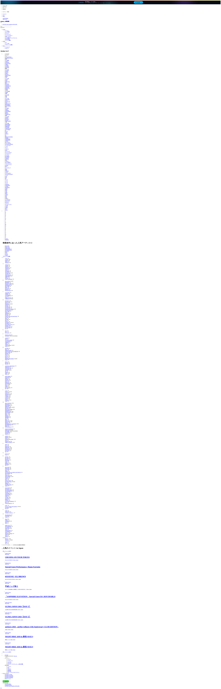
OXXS (6, 438)
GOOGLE (23, 544)
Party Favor (7, 450)
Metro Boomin (7, 412)
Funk (6, 176)
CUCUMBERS (8, 295)
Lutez (6, 390)
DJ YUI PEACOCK (9, 324)
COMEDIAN (7, 138)
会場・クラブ (8, 36)
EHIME (6, 117)
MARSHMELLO (8, 426)
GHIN (6, 343)
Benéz (6, 287)
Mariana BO (7, 404)
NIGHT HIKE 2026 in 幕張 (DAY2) (19, 647)
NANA (6, 434)
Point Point (7, 446)
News (4, 45)
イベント (4, 13)
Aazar (6, 269)
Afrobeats (7, 170)
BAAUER (7, 288)
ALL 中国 (7, 123)
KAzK (6, 385)
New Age (7, 202)
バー (4, 15)
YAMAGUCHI (8, 128)
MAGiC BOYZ (8, 403)
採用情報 (9, 671)
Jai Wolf (6, 370)
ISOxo (6, 361)
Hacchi (6, 354)
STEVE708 (7, 469)
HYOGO (7, 74)
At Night (6, 265)
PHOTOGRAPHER (9, 136)
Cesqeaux (7, 294)
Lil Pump (6, 400)
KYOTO (6, 72)
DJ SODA (7, 323)
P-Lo (6, 445)
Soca (6, 168)
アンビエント (8, 153)
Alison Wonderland (8, 279)
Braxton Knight (8, 290)
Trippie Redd (7, 487)
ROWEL (6, 456)
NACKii (6, 433)
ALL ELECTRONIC (9, 144)
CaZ (6, 296)
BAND (6, 131)
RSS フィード (8, 678)
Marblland (7, 416)
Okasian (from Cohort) (9, 439)
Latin (6, 191)
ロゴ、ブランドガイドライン (13, 672)
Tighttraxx (7, 495)
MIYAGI (6, 113)
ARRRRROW (7, 276)
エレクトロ (7, 151)
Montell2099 (7, 410)
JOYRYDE (7, 369)
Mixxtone (7, 408)
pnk (5, 451)
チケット (7, 33)
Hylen (6, 359)
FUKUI (6, 89)
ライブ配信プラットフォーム (11, 37)
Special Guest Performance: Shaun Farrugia (22, 567)
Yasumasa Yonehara (8, 533)
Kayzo (6, 381)
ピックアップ (8, 34)
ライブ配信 (7, 31)
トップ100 (7, 43)
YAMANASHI (8, 85)
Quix (6, 454)
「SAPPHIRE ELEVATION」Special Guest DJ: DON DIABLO (30, 596)
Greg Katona (7, 341)
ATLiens (6, 278)
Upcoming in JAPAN (9, 58)
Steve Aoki (7, 467)
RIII (6, 465)
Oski (6, 440)
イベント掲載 (8, 40)
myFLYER (5, 18)
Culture (6, 206)
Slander (6, 471)
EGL (6, 331)
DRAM (6, 314)
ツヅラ (6, 541)
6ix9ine (6, 260)
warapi (6, 517)
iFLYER (6, 655)
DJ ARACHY (7, 307)
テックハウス (8, 145)
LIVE (6, 132)
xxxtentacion (7, 521)
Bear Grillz (7, 286)
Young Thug (7, 528)
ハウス (6, 146)
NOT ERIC (7, 431)
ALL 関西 (7, 69)
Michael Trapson (8, 407)
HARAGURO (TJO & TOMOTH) (11, 351)
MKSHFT (7, 417)
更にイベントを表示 (7, 551)
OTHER (6, 141)
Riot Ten (6, 458)
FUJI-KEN (7, 335)
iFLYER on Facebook (9, 675)
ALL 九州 (7, 98)
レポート (7, 48)
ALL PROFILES (8, 57)
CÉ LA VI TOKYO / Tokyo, (11, 560)
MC (6, 135)
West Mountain (8, 514)
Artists (4, 41)
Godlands (7, 342)
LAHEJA (7, 396)
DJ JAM (6, 315)
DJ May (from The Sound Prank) (11, 316)
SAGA (6, 100)
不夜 (6, 542)
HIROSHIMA (7, 124)
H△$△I (6, 355)
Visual (6, 188)
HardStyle (7, 159)
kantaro (6, 378)
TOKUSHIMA (8, 121)
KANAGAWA (8, 63)
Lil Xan (6, 398)
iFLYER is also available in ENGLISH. (10, 24)
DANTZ (6, 321)
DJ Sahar (6, 319)
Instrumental (7, 187)
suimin (6, 485)
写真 (4, 16)
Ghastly (6, 344)
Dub (6, 166)
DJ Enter (6, 306)
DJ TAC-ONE (7, 301)
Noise (6, 190)
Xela (6, 519)
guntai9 (6, 338)
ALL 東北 (7, 108)
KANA (6, 238)
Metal (6, 189)
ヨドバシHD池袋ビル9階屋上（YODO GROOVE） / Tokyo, (18, 589)
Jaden (6, 373)
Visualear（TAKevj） (9, 512)
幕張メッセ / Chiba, (10, 639)
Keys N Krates (7, 387)
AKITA (6, 109)
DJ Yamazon (7, 322)
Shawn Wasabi (7, 476)
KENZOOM (7, 383)
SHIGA (6, 76)
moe (6, 418)
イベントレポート (8, 35)
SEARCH (7, 239)
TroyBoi (6, 492)
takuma (6, 499)
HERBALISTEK (8, 350)
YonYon (6, 536)
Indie (6, 196)
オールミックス (8, 204)
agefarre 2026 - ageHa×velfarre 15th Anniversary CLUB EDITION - (32, 627)
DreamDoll (7, 303)
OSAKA (6, 71)
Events (4, 29)
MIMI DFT (7, 406)
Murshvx (6, 422)
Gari (6, 339)
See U (6, 479)
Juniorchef (7, 367)
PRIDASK (7, 447)
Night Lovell (7, 430)
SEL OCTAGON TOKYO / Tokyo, (13, 579)
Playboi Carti (7, 448)
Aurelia (6, 264)
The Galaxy (7, 488)
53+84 (6, 258)
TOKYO (6, 61)
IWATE (6, 112)
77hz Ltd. (15, 656)
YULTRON (7, 527)
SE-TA (6, 474)
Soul (6, 177)
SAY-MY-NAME (8, 484)
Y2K (6, 529)
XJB (6, 522)
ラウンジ (7, 203)
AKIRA (6, 266)
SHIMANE (7, 126)
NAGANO (7, 84)
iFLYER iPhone (8, 683)
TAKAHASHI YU (8, 503)
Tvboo (6, 496)
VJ (5, 134)
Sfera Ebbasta (7, 473)
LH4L (6, 401)
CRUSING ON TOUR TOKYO (17, 557)
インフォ (9, 666)
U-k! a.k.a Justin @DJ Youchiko (11, 506)
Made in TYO (7, 421)
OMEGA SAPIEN (8, 442)
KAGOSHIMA (8, 105)
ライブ (6, 183)
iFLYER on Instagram (9, 676)
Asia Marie (7, 270)
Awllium (6, 268)
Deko (6, 318)
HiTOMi (6, 348)
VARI (6, 510)
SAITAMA (7, 62)
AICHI (6, 79)
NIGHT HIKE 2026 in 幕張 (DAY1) (19, 637)
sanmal (6, 478)
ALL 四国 (7, 116)
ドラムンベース (8, 164)
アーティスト (10, 660)
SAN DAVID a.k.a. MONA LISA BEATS (13, 472)
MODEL (6, 137)
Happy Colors (7, 352)
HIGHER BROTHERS (9, 358)
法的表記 (9, 669)
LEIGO (6, 399)
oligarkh (6, 437)
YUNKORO (7, 531)
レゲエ (6, 172)
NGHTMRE (7, 432)
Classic (6, 209)
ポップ (6, 182)
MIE (6, 82)
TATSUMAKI (7, 494)
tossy (6, 502)
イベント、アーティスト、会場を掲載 (15, 664)
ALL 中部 (7, 78)
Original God (7, 441)
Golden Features (8, 345)
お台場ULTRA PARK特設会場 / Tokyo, (14, 609)
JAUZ (6, 374)
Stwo (6, 482)
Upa (6, 508)
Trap (6, 160)
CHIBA (6, 64)
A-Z (6, 42)
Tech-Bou (7, 498)
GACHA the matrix (8, 340)
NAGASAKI (7, 101)
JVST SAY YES (8, 368)
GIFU (6, 80)
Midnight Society (8, 411)
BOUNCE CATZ (8, 283)
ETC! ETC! (7, 332)
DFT (6, 320)
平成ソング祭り (11, 586)
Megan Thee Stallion (9, 409)
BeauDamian (7, 285)
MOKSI (6, 415)
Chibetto (6, 293)
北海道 (6, 92)
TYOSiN (6, 497)
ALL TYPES (7, 129)
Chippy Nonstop (8, 297)
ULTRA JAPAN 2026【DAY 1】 (18, 606)
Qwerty (6, 453)
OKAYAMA (7, 125)
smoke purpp (7, 475)
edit (7, 18)
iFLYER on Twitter (8, 674)
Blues (6, 193)
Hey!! (6, 349)
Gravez (6, 346)
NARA (6, 73)
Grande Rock (7, 185)
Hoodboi (6, 353)
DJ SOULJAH (8, 326)
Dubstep (6, 165)
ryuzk (6, 462)
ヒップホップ (8, 167)
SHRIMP (6, 483)
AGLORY (7, 271)
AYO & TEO (7, 272)
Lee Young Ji (7, 393)
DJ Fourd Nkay (8, 310)
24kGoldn (7, 262)
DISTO (6, 302)
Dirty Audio (7, 311)
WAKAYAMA (8, 75)
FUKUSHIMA (8, 111)
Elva (6, 330)
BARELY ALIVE (8, 284)
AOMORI (7, 110)
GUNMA (7, 65)
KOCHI (6, 120)
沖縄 (6, 96)
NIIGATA (7, 83)
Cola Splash (7, 292)
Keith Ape (7, 380)
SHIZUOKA (7, 81)
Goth (6, 197)
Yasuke (6, 534)
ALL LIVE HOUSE (9, 174)
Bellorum (6, 289)
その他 (6, 205)
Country (6, 194)
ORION (6, 436)
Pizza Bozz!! (7, 449)
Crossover (7, 158)
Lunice (6, 392)
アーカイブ (7, 46)
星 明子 (6, 538)
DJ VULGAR (7, 327)
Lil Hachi (7, 395)
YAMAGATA (7, 114)
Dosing (6, 312)
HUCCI (6, 356)
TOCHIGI (7, 66)
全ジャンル (7, 142)
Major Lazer (7, 420)
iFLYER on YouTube (9, 677)
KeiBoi (6, 386)
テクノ (6, 147)
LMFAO (6, 394)
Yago (6, 535)
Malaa (6, 419)
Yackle (6, 532)
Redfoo (6, 463)
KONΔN (6, 379)
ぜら (6, 543)
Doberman (7, 313)
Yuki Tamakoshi (8, 526)
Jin (5, 371)
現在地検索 (7, 39)
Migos (6, 414)
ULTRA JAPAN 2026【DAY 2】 (18, 617)
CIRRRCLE (7, 298)
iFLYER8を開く (138, 2)
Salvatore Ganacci (8, 481)
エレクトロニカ (8, 152)
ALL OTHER (7, 199)
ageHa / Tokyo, (9, 629)
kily (5, 388)
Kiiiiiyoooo (7, 382)
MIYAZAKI (7, 104)
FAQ (8, 667)
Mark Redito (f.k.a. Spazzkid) (10, 423)
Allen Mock (7, 267)
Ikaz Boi (6, 362)
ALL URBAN (7, 162)
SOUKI (6, 477)
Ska (5, 178)
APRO (6, 277)
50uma (6, 261)
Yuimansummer (8, 530)
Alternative (7, 184)
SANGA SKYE (8, 480)
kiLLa (6, 384)
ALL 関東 (7, 60)
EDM (6, 150)
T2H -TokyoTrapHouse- (9, 501)
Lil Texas (6, 391)
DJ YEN (6, 317)
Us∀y (6, 505)
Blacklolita (7, 282)
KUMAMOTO (8, 103)
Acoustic (6, 186)
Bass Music (7, 157)
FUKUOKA (7, 99)
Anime (6, 207)
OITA (6, 102)
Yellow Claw (7, 525)
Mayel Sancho (7, 405)
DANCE (6, 133)
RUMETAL (7, 464)
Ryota (6, 461)
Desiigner (7, 325)
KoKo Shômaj (7, 376)
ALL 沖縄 (7, 94)
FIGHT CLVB (8, 334)
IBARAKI (7, 67)
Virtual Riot (7, 511)
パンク (6, 180)
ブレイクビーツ (8, 163)
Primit (6, 444)
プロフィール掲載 (8, 44)
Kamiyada (7, 377)
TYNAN (6, 500)
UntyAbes (7, 507)
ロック (6, 179)
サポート (9, 668)
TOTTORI (7, 127)
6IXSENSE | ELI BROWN (15, 576)
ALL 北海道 (7, 91)
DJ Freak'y (7, 300)
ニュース (9, 661)
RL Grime (7, 457)
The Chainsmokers (8, 490)
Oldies (6, 192)
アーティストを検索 (17, 544)
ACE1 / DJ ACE (8, 275)
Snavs (6, 470)
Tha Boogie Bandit (8, 489)
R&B (6, 169)
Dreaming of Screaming (9, 309)
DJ (5, 130)
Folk (6, 195)
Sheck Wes (7, 468)
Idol (6, 208)
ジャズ (6, 175)
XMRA (6, 520)
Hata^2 (6, 357)
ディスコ (7, 154)
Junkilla (6, 372)
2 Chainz (6, 259)
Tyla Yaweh (7, 493)
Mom (6, 413)
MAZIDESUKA (8, 424)
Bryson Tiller (7, 281)
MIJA (6, 425)
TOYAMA (7, 86)
